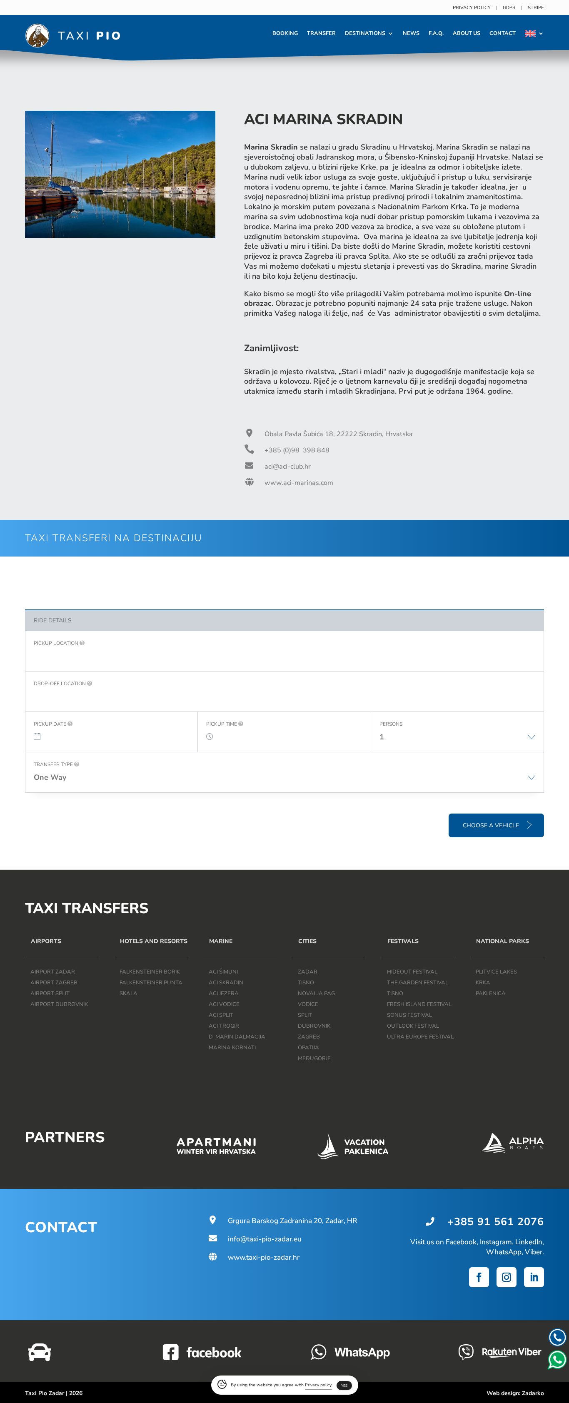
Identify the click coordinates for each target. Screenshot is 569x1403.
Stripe (536, 8)
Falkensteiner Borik (150, 972)
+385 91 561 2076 (495, 1222)
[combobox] (457, 741)
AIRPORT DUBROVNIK (59, 1004)
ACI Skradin (226, 982)
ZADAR (307, 972)
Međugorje (314, 1058)
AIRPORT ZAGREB (53, 982)
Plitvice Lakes (496, 972)
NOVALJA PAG (316, 993)
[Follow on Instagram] (507, 1277)
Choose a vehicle (492, 825)
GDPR (509, 8)
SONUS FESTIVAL (409, 1015)
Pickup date (50, 724)
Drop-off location (60, 683)
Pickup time (222, 724)
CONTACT (502, 33)
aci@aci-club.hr (288, 466)
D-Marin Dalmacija (237, 1037)
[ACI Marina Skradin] (120, 236)
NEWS (411, 33)
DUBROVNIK (314, 1026)
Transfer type (54, 764)
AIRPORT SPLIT (50, 993)
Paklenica (491, 993)
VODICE (308, 1004)
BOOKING (285, 33)
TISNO (306, 982)
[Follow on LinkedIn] (534, 1277)
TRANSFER (321, 33)
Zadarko (533, 1393)
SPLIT (305, 1015)
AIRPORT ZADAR (52, 972)
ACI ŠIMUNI (223, 972)
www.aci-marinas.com (299, 482)
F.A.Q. (436, 33)
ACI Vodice (224, 1004)
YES (344, 1385)
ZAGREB (309, 1037)
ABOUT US (466, 33)
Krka (483, 982)
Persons (390, 724)
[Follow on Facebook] (479, 1277)
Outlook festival (413, 1026)
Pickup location (57, 643)
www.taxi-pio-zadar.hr (253, 1257)
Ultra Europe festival (420, 1037)
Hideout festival (412, 972)
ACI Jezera (224, 993)
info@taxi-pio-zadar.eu (254, 1239)
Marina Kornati (232, 1047)
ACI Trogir (224, 1026)
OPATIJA (308, 1047)
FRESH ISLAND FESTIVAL (419, 1004)
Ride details (53, 620)
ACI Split (221, 1015)
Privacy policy (472, 8)
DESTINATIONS (365, 33)
